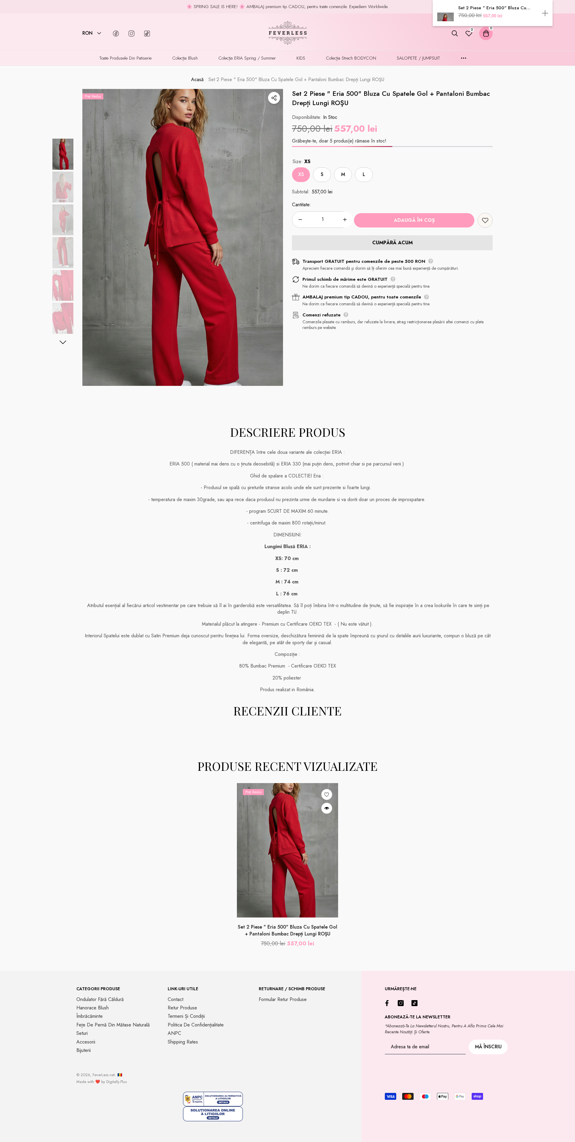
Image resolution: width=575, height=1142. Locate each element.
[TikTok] (416, 1003)
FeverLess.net (104, 1075)
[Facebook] (388, 1003)
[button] (99, 33)
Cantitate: (301, 204)
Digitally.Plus (116, 1082)
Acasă (197, 79)
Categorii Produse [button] (98, 989)
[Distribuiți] (274, 98)
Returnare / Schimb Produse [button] (292, 989)
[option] (182, 237)
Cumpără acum (392, 242)
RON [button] (87, 33)
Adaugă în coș (414, 220)
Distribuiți (274, 98)
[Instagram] (402, 1003)
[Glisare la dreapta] (63, 342)
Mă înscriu (488, 1046)
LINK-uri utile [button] (183, 989)
